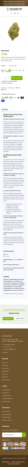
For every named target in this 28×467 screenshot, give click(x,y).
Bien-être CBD (5, 392)
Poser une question (7, 83)
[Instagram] (7, 352)
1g (9, 70)
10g (19, 70)
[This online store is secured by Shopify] (5, 97)
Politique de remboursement (14, 464)
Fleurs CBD (4, 374)
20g (23, 70)
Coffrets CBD (5, 371)
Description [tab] (5, 109)
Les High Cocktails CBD (7, 398)
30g (2, 71)
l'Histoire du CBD (6, 390)
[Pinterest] (5, 352)
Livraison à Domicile (7, 420)
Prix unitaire (8, 71)
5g (16, 70)
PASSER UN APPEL (8, 318)
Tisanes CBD (5, 365)
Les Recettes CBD (6, 395)
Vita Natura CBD (13, 65)
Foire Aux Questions (7, 414)
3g (12, 70)
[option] (14, 31)
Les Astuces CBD (6, 401)
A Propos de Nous (6, 417)
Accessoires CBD (6, 380)
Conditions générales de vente (17, 462)
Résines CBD (5, 377)
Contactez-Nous (6, 411)
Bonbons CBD (5, 368)
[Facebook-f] (2, 352)
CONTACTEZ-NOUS (20, 318)
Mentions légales (6, 462)
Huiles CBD (4, 362)
